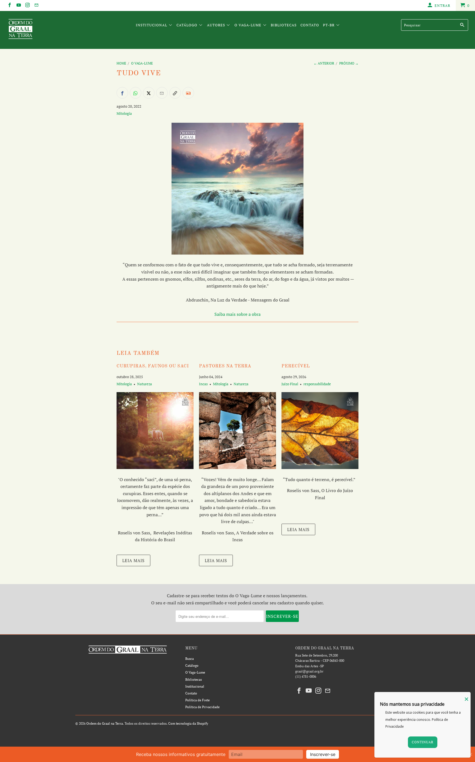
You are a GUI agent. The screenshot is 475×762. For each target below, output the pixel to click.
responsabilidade (317, 383)
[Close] (466, 699)
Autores (216, 25)
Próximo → (348, 63)
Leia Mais (133, 560)
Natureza (144, 383)
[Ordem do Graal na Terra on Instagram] (27, 5)
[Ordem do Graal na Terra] (40, 30)
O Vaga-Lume (248, 25)
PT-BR (329, 25)
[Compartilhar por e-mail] (162, 93)
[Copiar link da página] (175, 93)
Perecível (295, 366)
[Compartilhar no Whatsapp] (135, 93)
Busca (189, 659)
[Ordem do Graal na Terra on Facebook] (9, 5)
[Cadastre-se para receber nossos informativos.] (188, 93)
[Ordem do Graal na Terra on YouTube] (18, 5)
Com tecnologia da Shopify (188, 723)
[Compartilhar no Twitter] (148, 93)
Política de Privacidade (202, 707)
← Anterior (324, 63)
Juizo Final (289, 383)
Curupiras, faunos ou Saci (153, 366)
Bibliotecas (284, 25)
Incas (203, 383)
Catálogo (187, 25)
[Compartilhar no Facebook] (122, 93)
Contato (309, 25)
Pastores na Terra (225, 366)
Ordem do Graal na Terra (104, 723)
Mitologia (124, 113)
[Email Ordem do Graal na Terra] (36, 5)
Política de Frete (197, 700)
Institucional (152, 25)
